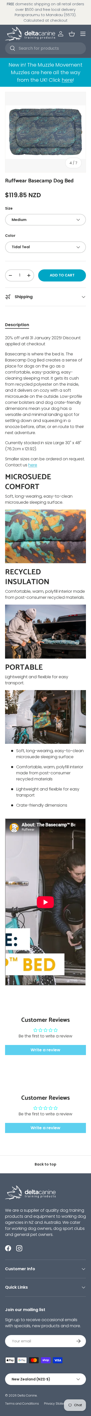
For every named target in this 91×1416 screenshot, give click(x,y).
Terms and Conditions (22, 1403)
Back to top (45, 1164)
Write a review (45, 1050)
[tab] (17, 325)
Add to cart (62, 275)
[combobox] (45, 48)
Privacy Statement (58, 1403)
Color (10, 235)
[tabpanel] (45, 663)
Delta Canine (27, 1395)
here (67, 79)
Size (9, 208)
